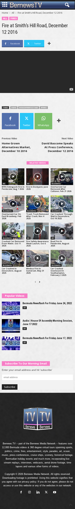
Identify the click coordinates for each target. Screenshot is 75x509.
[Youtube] (54, 492)
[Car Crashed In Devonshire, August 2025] (13, 258)
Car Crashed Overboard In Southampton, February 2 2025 (58, 271)
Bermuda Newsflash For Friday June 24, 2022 (47, 303)
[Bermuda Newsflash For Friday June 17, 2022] (11, 343)
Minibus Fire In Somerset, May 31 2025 (35, 270)
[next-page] (39, 282)
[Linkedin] (38, 492)
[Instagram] (29, 492)
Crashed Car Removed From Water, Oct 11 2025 (13, 243)
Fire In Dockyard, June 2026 (37, 187)
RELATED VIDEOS (37, 163)
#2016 (13, 107)
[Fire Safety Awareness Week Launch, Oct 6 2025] (37, 231)
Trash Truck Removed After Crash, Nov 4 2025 (37, 216)
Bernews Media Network (43, 443)
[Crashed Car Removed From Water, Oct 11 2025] (13, 231)
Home (5, 12)
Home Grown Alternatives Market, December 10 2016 (16, 147)
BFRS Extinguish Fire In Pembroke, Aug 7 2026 (13, 187)
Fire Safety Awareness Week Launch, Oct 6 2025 (37, 243)
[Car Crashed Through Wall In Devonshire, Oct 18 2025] (62, 203)
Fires (14, 18)
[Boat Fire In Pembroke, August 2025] (62, 231)
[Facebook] (21, 492)
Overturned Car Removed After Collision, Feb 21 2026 (61, 188)
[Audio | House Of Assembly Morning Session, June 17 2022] (11, 326)
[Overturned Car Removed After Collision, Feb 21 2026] (62, 176)
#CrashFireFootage (28, 107)
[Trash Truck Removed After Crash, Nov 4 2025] (37, 203)
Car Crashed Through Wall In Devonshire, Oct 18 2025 (61, 216)
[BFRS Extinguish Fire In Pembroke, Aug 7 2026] (13, 176)
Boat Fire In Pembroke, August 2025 (60, 243)
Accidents (56, 183)
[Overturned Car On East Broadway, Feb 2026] (13, 203)
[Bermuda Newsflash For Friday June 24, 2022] (11, 308)
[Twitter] (46, 492)
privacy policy (29, 481)
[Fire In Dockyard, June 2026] (37, 176)
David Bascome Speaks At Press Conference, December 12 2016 (57, 147)
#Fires (44, 107)
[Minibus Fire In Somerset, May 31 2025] (37, 258)
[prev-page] (35, 282)
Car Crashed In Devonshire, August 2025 (11, 270)
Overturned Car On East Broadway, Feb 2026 (11, 216)
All (13, 12)
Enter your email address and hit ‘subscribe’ (27, 369)
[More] (49, 43)
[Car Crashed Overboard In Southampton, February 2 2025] (62, 258)
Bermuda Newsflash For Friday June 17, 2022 (47, 338)
